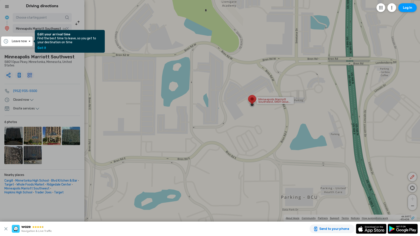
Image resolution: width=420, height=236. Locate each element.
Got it (41, 48)
